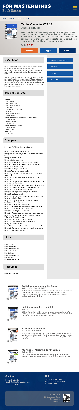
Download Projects (26, 147)
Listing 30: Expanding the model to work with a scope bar (23, 228)
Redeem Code (51, 384)
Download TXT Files (11, 147)
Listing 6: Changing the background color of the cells (22, 164)
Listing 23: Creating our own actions (16, 211)
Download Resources (11, 273)
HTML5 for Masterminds (33, 328)
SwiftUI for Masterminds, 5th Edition (40, 286)
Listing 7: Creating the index (14, 166)
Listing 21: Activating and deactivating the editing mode (23, 206)
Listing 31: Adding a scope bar (14, 230)
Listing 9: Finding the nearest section (16, 171)
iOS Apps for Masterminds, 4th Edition (41, 350)
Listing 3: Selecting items (12, 158)
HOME (5, 18)
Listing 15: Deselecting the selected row (18, 189)
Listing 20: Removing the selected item (17, 204)
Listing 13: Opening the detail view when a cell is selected (24, 185)
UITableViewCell (10, 246)
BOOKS (12, 18)
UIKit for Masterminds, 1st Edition (38, 307)
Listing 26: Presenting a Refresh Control (18, 219)
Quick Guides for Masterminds (17, 382)
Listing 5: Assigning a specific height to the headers (21, 162)
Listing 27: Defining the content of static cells (19, 221)
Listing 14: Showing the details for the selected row (21, 187)
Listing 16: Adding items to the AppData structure (20, 192)
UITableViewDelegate (11, 248)
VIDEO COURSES (23, 18)
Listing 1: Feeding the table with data (16, 151)
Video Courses (11, 384)
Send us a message (53, 379)
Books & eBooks (12, 380)
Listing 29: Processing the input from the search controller (23, 226)
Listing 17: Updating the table (14, 194)
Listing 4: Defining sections (13, 160)
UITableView (8, 244)
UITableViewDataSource (12, 251)
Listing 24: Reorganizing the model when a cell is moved (23, 213)
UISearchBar (8, 257)
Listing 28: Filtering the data (13, 223)
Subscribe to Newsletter (55, 382)
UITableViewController (12, 255)
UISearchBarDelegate (12, 260)
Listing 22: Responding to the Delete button (19, 208)
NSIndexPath (9, 253)
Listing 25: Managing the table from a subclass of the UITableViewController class (22, 216)
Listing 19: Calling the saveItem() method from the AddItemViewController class (21, 201)
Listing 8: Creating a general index (16, 169)
